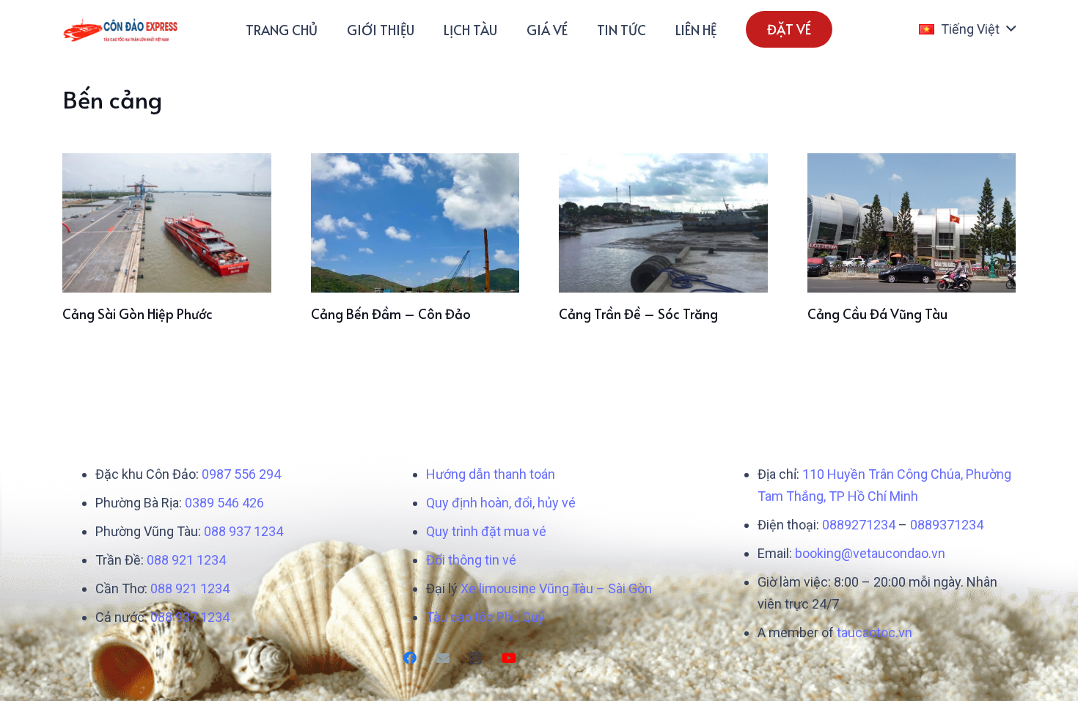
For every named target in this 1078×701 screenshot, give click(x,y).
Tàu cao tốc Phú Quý (485, 617)
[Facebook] (409, 658)
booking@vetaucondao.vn (870, 553)
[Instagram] (475, 658)
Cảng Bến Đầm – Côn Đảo (391, 313)
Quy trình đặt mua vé (486, 531)
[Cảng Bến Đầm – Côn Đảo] (415, 223)
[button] (967, 29)
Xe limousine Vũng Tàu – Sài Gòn (556, 588)
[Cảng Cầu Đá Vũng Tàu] (911, 223)
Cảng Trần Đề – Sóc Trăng (638, 313)
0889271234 (858, 524)
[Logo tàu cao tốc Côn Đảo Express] (120, 30)
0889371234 (946, 524)
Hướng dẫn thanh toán (490, 474)
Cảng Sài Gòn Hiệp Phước (137, 313)
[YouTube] (508, 658)
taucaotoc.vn (874, 632)
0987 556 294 (241, 474)
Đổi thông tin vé (471, 560)
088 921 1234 (186, 560)
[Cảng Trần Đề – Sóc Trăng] (663, 223)
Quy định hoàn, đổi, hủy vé (501, 502)
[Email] (442, 658)
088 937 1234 (243, 531)
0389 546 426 (224, 502)
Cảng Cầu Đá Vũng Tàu (877, 313)
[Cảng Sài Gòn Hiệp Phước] (166, 223)
